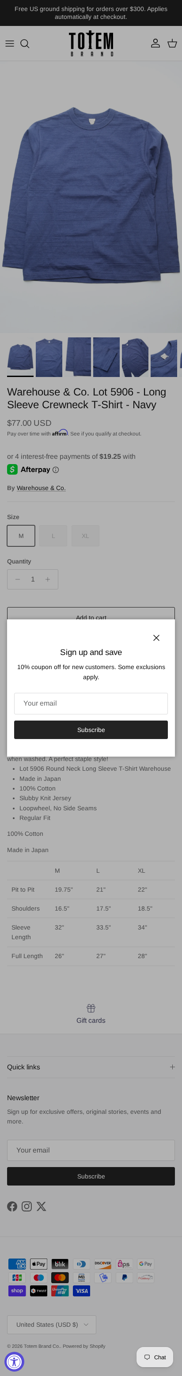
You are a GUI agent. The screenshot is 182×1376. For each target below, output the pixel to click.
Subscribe (91, 729)
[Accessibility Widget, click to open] (14, 1362)
